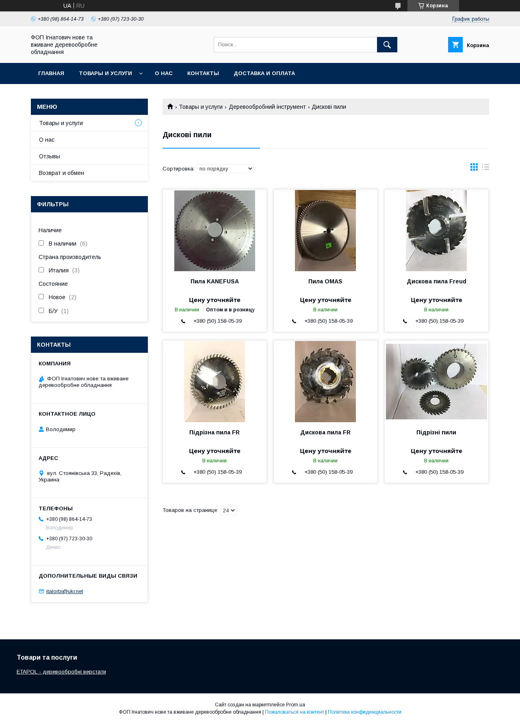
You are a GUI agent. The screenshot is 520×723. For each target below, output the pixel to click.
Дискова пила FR (325, 432)
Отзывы (49, 156)
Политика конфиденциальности (364, 712)
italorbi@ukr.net (64, 591)
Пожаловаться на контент (294, 712)
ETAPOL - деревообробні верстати (61, 672)
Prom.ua (295, 705)
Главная (51, 73)
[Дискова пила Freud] (436, 230)
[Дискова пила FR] (325, 381)
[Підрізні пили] (436, 381)
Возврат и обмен (61, 173)
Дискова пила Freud (436, 281)
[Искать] (387, 44)
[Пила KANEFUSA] (214, 230)
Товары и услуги (105, 73)
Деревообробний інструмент (267, 107)
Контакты (203, 73)
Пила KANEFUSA (215, 281)
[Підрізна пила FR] (214, 381)
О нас (164, 73)
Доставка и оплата (264, 73)
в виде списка (485, 169)
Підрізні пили (436, 432)
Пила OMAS (325, 281)
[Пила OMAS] (325, 230)
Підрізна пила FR (214, 432)
